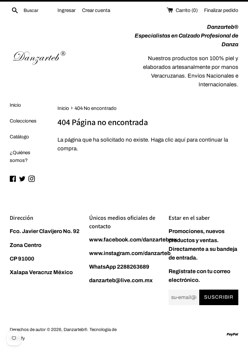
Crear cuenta (96, 10)
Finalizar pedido (221, 10)
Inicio (15, 105)
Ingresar (66, 10)
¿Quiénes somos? (20, 156)
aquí (180, 140)
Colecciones (23, 120)
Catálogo (19, 136)
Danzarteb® (75, 329)
